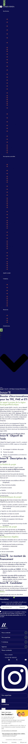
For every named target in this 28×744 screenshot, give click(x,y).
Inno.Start (11, 139)
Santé (5, 209)
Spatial (10, 198)
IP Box (10, 38)
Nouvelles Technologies (15, 253)
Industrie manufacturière (15, 241)
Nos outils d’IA (13, 290)
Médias (11, 318)
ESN (10, 262)
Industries (7, 230)
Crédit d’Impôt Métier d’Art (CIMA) (18, 89)
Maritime (11, 195)
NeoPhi (11, 145)
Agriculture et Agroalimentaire (17, 164)
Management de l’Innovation (16, 74)
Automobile (12, 186)
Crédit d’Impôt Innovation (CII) (17, 30)
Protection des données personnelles (9, 615)
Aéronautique (12, 192)
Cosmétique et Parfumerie (15, 220)
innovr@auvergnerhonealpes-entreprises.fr (16, 590)
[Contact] (1, 330)
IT (3, 250)
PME (21, 530)
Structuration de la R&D (15, 80)
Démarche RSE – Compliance (17, 296)
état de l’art (3, 500)
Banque (11, 170)
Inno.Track (11, 136)
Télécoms (11, 259)
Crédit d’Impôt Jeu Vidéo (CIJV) (17, 47)
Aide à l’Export (13, 83)
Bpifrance (18, 413)
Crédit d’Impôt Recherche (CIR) (17, 22)
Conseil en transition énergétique (17, 118)
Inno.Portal (11, 142)
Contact (1, 331)
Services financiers (10, 168)
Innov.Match (12, 77)
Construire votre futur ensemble (17, 284)
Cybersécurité (12, 256)
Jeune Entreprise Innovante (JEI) (17, 86)
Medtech (11, 217)
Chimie (11, 235)
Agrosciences (8, 162)
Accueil (1, 389)
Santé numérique (13, 214)
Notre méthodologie (14, 287)
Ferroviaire (11, 189)
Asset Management (14, 176)
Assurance (11, 173)
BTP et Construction (14, 238)
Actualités (11, 315)
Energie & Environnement (15, 232)
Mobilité (6, 184)
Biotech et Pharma (13, 212)
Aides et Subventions (14, 19)
